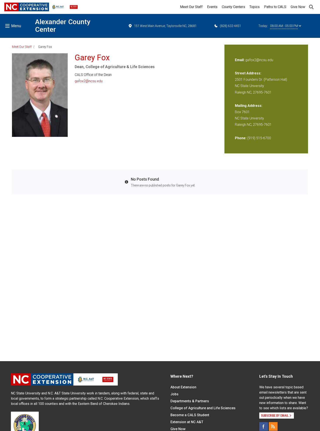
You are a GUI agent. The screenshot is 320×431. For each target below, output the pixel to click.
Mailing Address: (248, 106)
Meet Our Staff (191, 7)
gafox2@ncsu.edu (89, 81)
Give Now (298, 7)
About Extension (183, 387)
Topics (254, 7)
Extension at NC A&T (186, 422)
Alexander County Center (62, 26)
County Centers (233, 7)
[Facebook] (263, 426)
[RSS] (273, 426)
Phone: (240, 138)
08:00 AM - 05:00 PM (284, 26)
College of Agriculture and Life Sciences (203, 408)
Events (212, 7)
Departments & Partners (189, 401)
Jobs (174, 394)
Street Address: (248, 73)
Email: (240, 60)
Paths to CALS (275, 7)
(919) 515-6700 (259, 138)
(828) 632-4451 (230, 26)
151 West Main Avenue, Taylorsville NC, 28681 (165, 26)
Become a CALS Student (189, 415)
